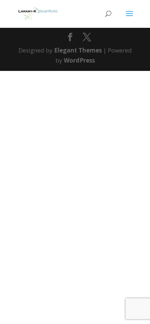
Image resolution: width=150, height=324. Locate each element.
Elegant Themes (78, 50)
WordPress (79, 60)
